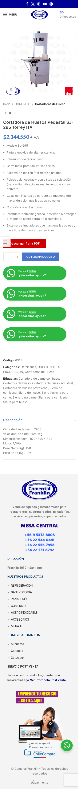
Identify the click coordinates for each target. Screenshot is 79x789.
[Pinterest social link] (51, 4)
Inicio (6, 104)
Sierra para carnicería (53, 397)
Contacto (17, 650)
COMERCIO (23, 104)
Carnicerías (28, 367)
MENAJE (17, 626)
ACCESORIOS (20, 619)
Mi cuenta (17, 644)
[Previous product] (5, 113)
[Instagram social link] (39, 4)
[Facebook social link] (27, 4)
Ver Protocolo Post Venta (48, 680)
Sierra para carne (24, 397)
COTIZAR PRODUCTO (40, 256)
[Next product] (15, 113)
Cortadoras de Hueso (50, 104)
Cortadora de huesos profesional (25, 388)
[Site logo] (40, 14)
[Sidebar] (5, 242)
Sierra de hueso (29, 392)
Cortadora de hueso (17, 383)
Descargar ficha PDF (24, 243)
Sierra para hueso (15, 402)
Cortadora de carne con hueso (39, 378)
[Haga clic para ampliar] (11, 89)
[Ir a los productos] (10, 113)
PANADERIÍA (19, 599)
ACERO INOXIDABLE (24, 612)
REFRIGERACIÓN (22, 585)
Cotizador (17, 657)
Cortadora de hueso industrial (52, 383)
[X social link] (33, 4)
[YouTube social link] (45, 4)
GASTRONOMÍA (21, 592)
